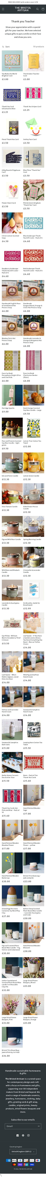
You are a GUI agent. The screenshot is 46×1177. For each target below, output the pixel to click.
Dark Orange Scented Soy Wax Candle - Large (32, 409)
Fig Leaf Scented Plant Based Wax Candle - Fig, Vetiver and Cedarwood (11, 948)
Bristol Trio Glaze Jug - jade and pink (32, 877)
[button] (3, 9)
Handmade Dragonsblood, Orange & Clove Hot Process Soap (32, 306)
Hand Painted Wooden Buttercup (10, 877)
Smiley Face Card (30, 139)
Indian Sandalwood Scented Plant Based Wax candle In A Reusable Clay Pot (11, 984)
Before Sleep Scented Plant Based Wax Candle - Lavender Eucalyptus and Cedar (32, 912)
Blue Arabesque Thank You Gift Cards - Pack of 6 (33, 237)
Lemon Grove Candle (31, 476)
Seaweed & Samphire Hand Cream (31, 711)
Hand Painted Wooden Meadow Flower (10, 844)
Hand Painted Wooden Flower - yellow (31, 844)
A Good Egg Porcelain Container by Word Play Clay (11, 911)
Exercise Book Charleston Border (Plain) (30, 375)
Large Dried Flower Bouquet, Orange (30, 1018)
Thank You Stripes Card (32, 106)
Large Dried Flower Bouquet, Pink (9, 1018)
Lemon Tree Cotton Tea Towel (32, 442)
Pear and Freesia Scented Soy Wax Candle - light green (11, 443)
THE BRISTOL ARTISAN (25, 1169)
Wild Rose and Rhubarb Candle (11, 571)
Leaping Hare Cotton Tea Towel (32, 743)
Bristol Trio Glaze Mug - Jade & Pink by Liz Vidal (11, 1051)
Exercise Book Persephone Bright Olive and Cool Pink (11, 375)
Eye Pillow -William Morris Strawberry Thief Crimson (11, 638)
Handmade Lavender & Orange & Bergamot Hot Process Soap (32, 340)
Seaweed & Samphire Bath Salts (10, 743)
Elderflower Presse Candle (30, 508)
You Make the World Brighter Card (9, 75)
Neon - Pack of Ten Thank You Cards (30, 776)
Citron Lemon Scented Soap (10, 237)
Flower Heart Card (9, 203)
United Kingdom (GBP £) (21, 1152)
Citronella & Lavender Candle (31, 571)
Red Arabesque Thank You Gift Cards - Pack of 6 (33, 270)
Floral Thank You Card (10, 139)
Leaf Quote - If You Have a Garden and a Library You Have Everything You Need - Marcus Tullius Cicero (32, 640)
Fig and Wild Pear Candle (11, 539)
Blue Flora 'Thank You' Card (31, 171)
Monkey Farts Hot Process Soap (8, 339)
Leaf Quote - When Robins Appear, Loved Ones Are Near (10, 677)
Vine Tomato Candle (10, 507)
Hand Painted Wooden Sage (31, 809)
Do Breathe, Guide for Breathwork (31, 604)
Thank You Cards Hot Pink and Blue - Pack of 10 (11, 810)
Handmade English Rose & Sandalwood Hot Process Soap (11, 306)
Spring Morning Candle (32, 539)
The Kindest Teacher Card (31, 75)
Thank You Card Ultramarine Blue (8, 108)
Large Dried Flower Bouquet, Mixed (30, 982)
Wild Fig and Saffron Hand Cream (31, 676)
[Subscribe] (38, 1126)
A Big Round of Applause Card (11, 171)
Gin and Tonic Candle (10, 476)
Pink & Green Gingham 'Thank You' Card (32, 204)
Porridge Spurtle (8, 408)
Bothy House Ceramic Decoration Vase (10, 776)
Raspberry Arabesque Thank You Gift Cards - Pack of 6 (10, 271)
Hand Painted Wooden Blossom (31, 947)
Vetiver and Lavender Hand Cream (10, 711)
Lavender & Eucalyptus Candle (10, 604)
